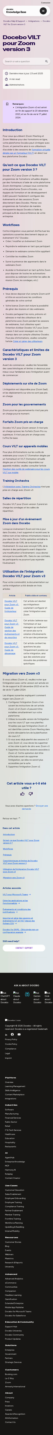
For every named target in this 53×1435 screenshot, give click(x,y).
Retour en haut (10, 818)
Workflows (8, 849)
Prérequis (7, 855)
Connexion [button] (45, 3)
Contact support (24, 948)
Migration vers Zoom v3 (13, 878)
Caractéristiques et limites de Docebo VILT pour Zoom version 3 (20, 862)
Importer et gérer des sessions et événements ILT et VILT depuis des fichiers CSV (19, 921)
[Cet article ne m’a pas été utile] (31, 794)
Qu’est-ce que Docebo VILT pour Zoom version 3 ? (21, 841)
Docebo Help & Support (14, 21)
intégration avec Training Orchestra (22, 486)
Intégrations (34, 21)
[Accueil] (16, 12)
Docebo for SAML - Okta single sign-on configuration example (20, 930)
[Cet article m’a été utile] (22, 794)
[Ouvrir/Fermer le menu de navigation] (43, 10)
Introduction (9, 834)
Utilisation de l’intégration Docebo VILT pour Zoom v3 (21, 870)
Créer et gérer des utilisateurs (27, 341)
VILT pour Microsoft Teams (15, 894)
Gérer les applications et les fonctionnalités (15, 902)
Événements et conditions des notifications (17, 910)
